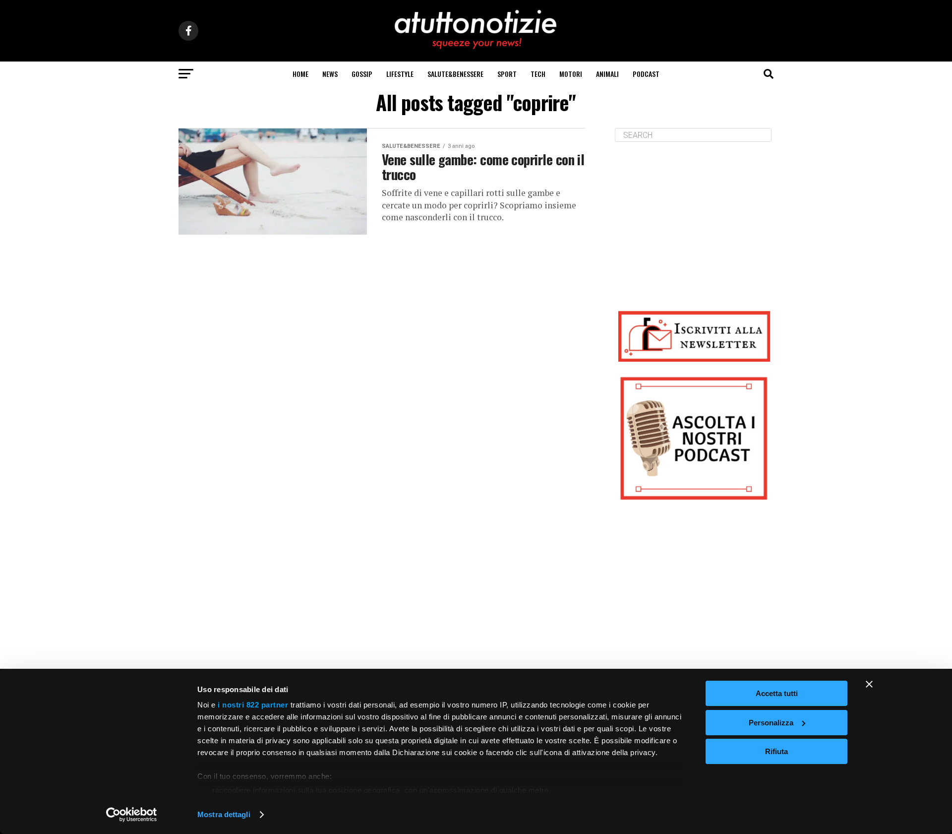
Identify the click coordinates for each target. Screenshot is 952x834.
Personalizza (771, 722)
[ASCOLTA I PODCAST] (694, 438)
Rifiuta (776, 751)
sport (507, 73)
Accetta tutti (777, 693)
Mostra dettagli (223, 814)
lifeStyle (400, 73)
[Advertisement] (694, 219)
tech (538, 73)
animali (607, 73)
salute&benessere (455, 73)
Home (300, 73)
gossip (362, 73)
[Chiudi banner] (869, 684)
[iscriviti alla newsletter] (694, 336)
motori (570, 73)
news (330, 73)
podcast (646, 73)
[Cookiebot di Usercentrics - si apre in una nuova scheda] (131, 814)
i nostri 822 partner (253, 705)
